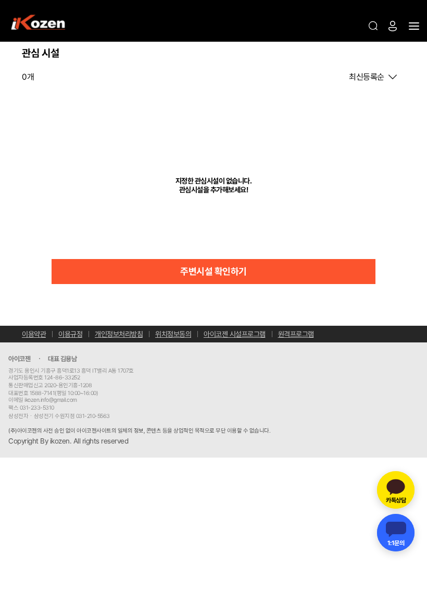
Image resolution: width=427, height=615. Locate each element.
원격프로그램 (296, 334)
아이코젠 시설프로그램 (235, 334)
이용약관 (34, 334)
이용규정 (70, 334)
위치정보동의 (173, 334)
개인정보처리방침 (119, 334)
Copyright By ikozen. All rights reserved (68, 441)
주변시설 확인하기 (213, 271)
